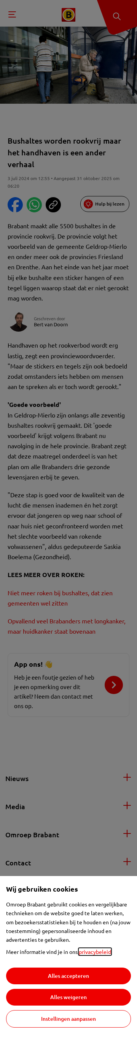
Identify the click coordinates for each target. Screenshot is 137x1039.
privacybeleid (95, 951)
